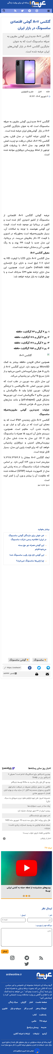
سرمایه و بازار (15, 1008)
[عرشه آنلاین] (39, 3)
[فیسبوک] (30, 667)
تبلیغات (36, 1033)
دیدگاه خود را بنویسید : (43, 925)
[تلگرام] (48, 667)
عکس (34, 1021)
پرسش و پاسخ (32, 1027)
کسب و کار (28, 1008)
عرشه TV (48, 848)
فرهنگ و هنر (41, 1008)
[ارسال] (46, 674)
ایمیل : (22, 915)
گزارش (24, 1002)
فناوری (5, 1008)
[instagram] (37, 10)
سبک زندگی (13, 1002)
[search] (4, 10)
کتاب (35, 1015)
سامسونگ (39, 660)
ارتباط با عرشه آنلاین (22, 1033)
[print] (38, 674)
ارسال (5, 951)
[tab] (29, 896)
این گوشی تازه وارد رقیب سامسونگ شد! (27, 555)
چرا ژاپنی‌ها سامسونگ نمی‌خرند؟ (30, 561)
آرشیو (44, 1033)
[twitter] (22, 10)
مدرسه (44, 1027)
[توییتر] (26, 963)
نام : (50, 915)
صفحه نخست (41, 1002)
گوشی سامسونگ (18, 660)
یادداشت (43, 1015)
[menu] (48, 11)
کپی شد (17, 668)
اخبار (31, 1002)
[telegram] (29, 10)
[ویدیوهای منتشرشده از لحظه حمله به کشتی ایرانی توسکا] (26, 868)
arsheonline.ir (14, 975)
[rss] (15, 10)
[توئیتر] (39, 667)
